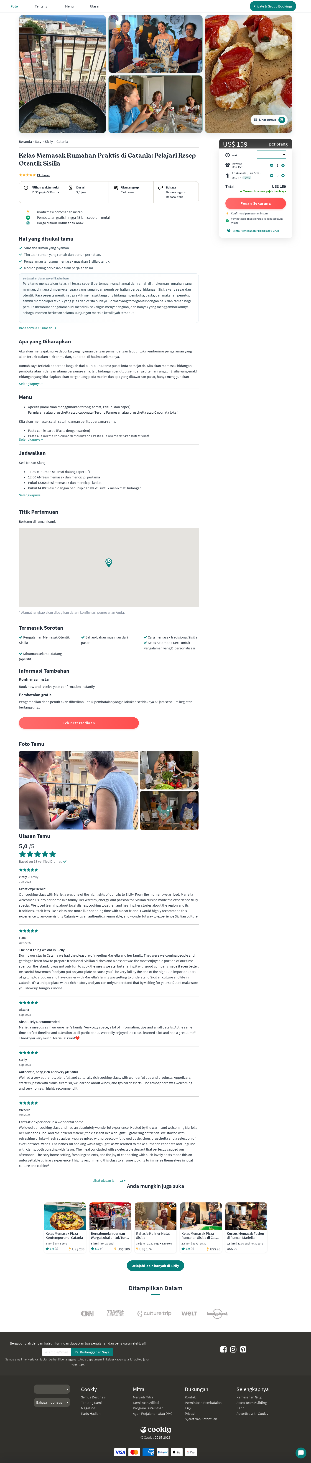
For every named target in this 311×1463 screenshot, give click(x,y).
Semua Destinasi (93, 1397)
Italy (38, 141)
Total (230, 187)
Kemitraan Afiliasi (146, 1402)
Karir (240, 1408)
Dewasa (237, 165)
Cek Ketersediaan (79, 722)
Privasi (190, 1413)
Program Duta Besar (148, 1408)
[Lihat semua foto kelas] (62, 74)
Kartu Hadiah (90, 1413)
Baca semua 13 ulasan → (37, 328)
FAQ (188, 1408)
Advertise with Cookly (252, 1413)
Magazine (88, 1408)
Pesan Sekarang (255, 203)
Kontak (190, 1397)
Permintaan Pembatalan (203, 1402)
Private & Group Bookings (273, 6)
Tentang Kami (91, 1402)
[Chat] (301, 1453)
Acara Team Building (252, 1402)
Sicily (49, 141)
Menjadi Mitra (143, 1397)
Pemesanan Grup (249, 1397)
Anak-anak (246, 175)
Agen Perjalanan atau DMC (152, 1413)
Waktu (236, 155)
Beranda (25, 141)
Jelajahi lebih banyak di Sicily (155, 1265)
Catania (62, 141)
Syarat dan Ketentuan (201, 1419)
